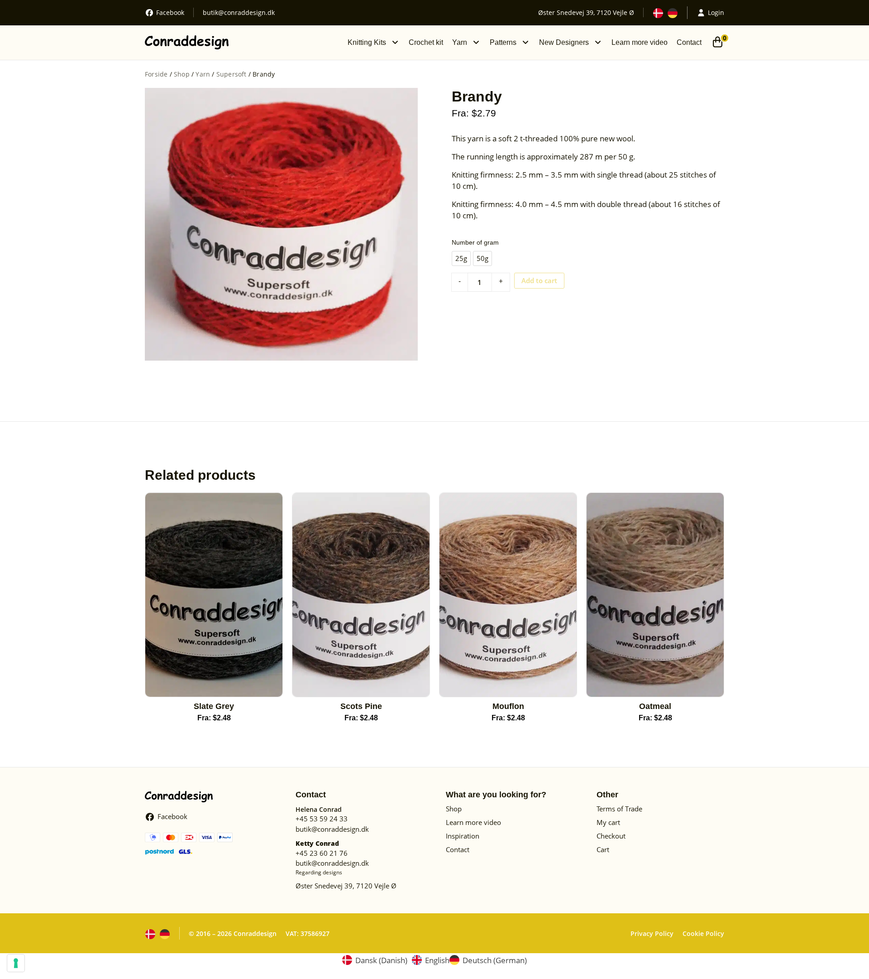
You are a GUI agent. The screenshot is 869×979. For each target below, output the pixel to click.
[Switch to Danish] (658, 13)
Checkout (611, 836)
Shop (182, 74)
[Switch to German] (673, 13)
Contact (689, 42)
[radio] (461, 258)
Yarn (459, 42)
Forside (156, 74)
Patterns (503, 42)
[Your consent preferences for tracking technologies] (15, 963)
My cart (608, 822)
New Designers (564, 42)
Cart (603, 849)
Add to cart (539, 280)
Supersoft (231, 74)
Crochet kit (426, 42)
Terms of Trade (619, 809)
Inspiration (462, 836)
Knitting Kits (367, 42)
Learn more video (639, 42)
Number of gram (475, 242)
